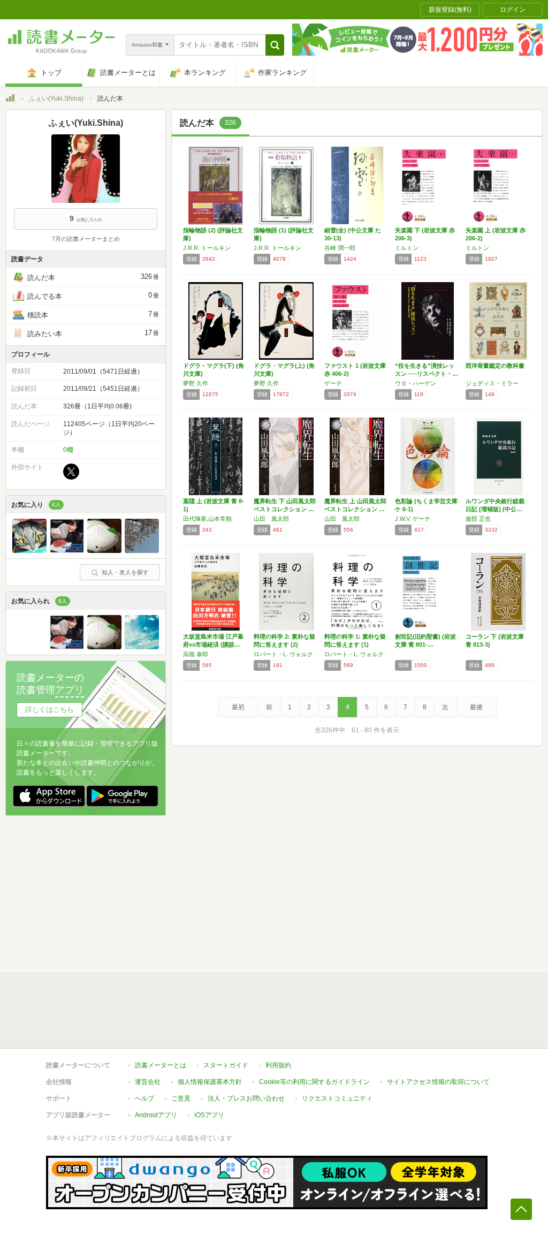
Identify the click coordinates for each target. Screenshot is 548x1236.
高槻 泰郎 (195, 654)
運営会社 (148, 1082)
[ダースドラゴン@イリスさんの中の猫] (29, 550)
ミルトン (406, 248)
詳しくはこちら (49, 710)
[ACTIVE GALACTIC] (104, 550)
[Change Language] (29, 646)
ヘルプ (144, 1098)
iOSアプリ (209, 1115)
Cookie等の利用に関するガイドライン (314, 1082)
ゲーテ (333, 383)
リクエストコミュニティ (337, 1098)
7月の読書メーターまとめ (86, 239)
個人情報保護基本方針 (210, 1082)
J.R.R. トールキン (207, 248)
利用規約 (278, 1065)
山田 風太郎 (271, 518)
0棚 (68, 449)
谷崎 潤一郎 (339, 248)
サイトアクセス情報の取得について (438, 1082)
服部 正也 (478, 518)
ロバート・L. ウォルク (283, 654)
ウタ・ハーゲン (415, 383)
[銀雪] (142, 646)
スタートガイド (225, 1065)
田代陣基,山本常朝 (207, 518)
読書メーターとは (160, 1065)
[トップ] (10, 99)
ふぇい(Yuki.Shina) (56, 98)
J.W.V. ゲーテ (412, 518)
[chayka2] (67, 550)
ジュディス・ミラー (492, 383)
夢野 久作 (195, 383)
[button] (274, 45)
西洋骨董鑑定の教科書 (495, 365)
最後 (476, 707)
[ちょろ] (142, 550)
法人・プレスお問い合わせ (246, 1098)
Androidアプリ (156, 1115)
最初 (238, 707)
